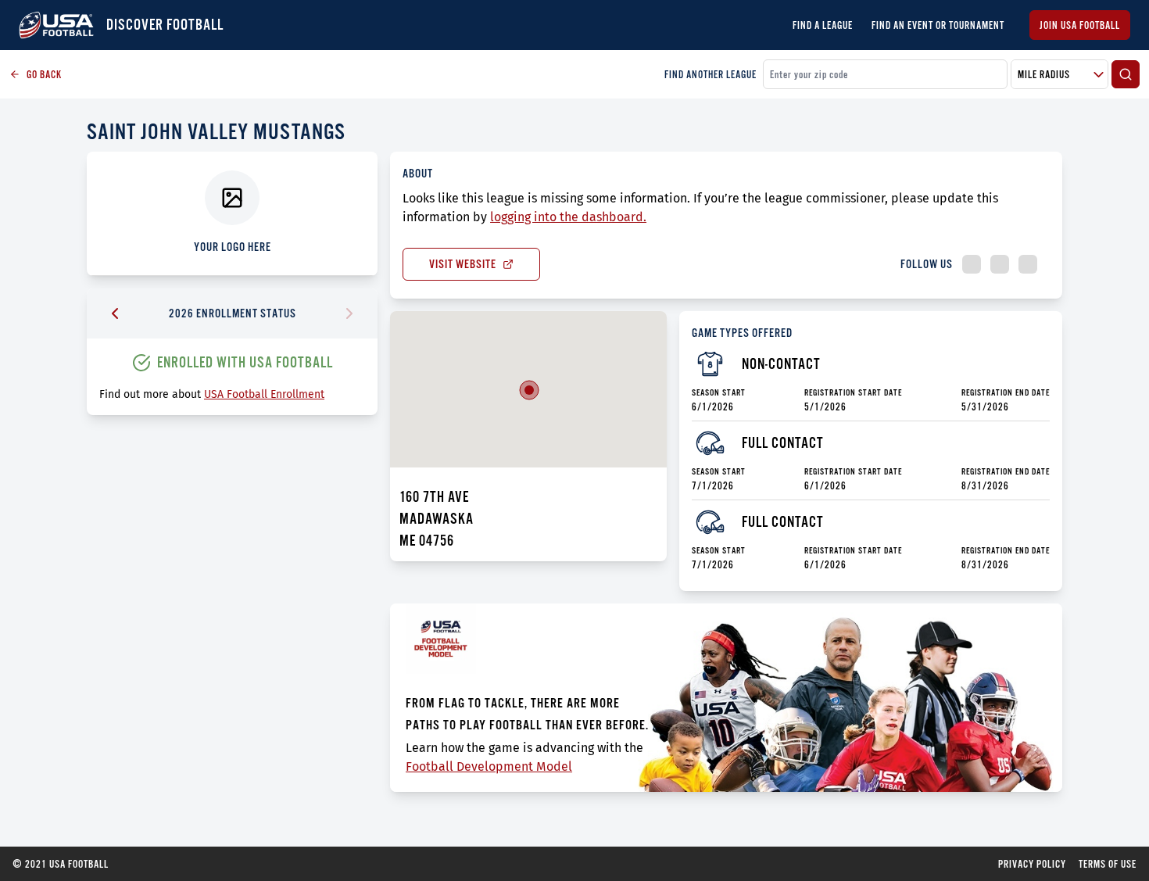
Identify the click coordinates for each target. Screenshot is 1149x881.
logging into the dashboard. (568, 217)
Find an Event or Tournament (938, 25)
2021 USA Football (61, 864)
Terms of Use (1107, 863)
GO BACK (44, 74)
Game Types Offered (742, 332)
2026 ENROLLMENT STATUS (232, 313)
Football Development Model (489, 766)
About (418, 173)
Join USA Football (1080, 25)
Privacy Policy (1032, 863)
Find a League (823, 25)
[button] (529, 390)
